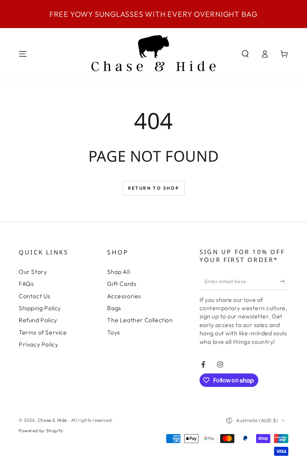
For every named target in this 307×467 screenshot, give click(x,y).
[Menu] (23, 54)
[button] (245, 54)
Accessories (124, 296)
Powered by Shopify (41, 430)
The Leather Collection (140, 320)
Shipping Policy (40, 308)
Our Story (33, 271)
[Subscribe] (284, 281)
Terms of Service (43, 332)
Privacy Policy (38, 344)
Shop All (118, 271)
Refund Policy (38, 320)
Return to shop (153, 188)
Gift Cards (121, 283)
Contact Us (35, 296)
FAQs (26, 283)
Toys (113, 332)
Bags (114, 308)
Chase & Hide (53, 420)
